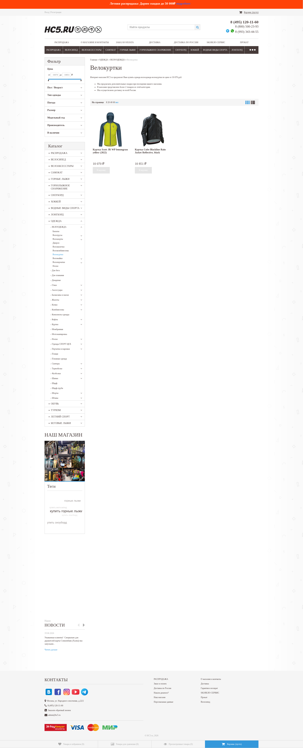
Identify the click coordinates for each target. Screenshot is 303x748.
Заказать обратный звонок (59, 710)
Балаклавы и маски (59, 295)
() (73, 744)
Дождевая (55, 280)
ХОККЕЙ (194, 50)
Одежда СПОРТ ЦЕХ (60, 344)
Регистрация (55, 12)
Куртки (54, 324)
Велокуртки (58, 254)
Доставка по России (186, 42)
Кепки (53, 305)
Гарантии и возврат (209, 688)
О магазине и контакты (95, 42)
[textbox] (161, 27)
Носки (55, 266)
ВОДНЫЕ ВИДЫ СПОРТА (215, 50)
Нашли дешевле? (161, 693)
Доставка (154, 42)
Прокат (244, 42)
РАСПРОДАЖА (62, 42)
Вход (47, 12)
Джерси (56, 243)
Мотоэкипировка (58, 334)
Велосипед (205, 702)
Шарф (53, 383)
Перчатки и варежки (60, 349)
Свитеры (55, 363)
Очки (53, 285)
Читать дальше (51, 649)
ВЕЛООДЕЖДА (58, 227)
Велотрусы (57, 235)
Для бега (55, 270)
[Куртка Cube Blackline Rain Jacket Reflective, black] (152, 129)
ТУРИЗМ (56, 410)
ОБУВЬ (55, 403)
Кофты (54, 319)
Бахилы (56, 231)
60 (114, 102)
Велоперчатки (59, 262)
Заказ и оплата (125, 42)
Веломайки (57, 258)
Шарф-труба (56, 388)
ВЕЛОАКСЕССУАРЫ (91, 50)
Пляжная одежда (58, 359)
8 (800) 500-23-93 (246, 26)
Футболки (55, 373)
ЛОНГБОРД (237, 50)
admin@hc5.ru (54, 715)
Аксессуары (56, 290)
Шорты (54, 393)
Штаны (54, 398)
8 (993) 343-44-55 (246, 31)
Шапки (54, 378)
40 (111, 102)
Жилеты (54, 300)
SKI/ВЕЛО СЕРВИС (216, 42)
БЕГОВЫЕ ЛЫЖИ (61, 423)
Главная (93, 60)
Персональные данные (163, 702)
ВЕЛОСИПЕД (71, 50)
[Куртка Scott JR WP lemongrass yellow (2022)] (110, 129)
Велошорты (58, 239)
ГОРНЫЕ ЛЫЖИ (128, 50)
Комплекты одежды (59, 314)
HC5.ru (150, 735)
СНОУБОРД (180, 50)
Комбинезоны (57, 309)
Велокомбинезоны (61, 250)
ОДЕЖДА (56, 221)
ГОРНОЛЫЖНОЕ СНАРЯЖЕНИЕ (155, 50)
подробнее (183, 3)
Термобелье (56, 368)
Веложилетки (58, 247)
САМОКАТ (110, 50)
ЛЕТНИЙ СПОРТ (60, 416)
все (117, 102)
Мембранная (56, 329)
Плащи (54, 354)
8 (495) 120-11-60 (244, 22)
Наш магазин (159, 697)
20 (109, 102)
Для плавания (57, 275)
